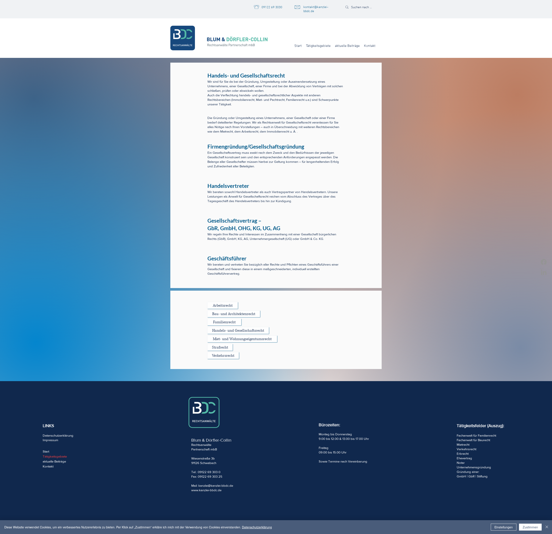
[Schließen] (546, 527)
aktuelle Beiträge (54, 461)
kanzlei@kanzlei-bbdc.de (215, 485)
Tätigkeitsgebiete (55, 456)
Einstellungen (503, 527)
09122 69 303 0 (209, 472)
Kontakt (48, 466)
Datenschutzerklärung (257, 527)
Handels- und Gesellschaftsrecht (246, 75)
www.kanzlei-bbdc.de (206, 490)
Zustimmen (530, 527)
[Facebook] (544, 262)
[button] (318, 46)
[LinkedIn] (544, 272)
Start (46, 451)
